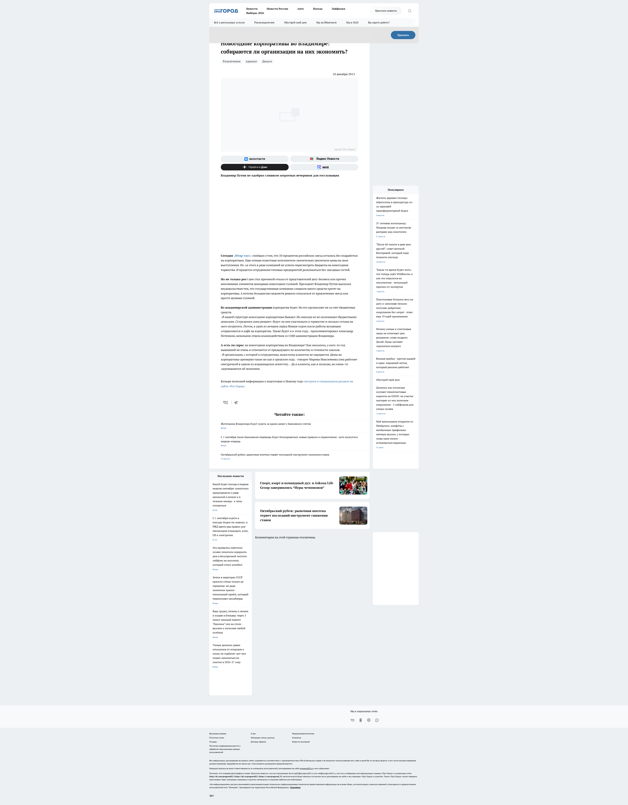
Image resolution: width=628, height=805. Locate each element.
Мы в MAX (352, 22)
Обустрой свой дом (295, 22)
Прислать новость (386, 10)
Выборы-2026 (255, 13)
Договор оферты (258, 742)
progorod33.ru (306, 768)
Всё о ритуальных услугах (229, 22)
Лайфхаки (338, 8)
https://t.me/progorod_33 (270, 776)
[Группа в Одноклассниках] (361, 720)
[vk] (226, 402)
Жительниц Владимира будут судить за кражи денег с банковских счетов (266, 425)
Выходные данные (217, 733)
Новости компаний (301, 742)
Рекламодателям (264, 22)
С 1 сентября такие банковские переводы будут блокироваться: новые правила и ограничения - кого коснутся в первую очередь (289, 441)
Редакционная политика (303, 733)
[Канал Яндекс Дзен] (255, 167)
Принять (403, 35)
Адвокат (251, 61)
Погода (318, 8)
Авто (300, 8)
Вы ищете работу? (379, 22)
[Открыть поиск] (409, 11)
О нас (253, 733)
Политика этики (216, 737)
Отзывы (213, 742)
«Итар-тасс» (243, 255)
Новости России (277, 8)
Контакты (296, 737)
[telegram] (237, 402)
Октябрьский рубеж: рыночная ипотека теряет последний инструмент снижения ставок (275, 456)
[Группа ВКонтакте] (255, 159)
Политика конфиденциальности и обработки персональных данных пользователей (224, 749)
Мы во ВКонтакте (326, 22)
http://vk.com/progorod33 (221, 776)
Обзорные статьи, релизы (262, 737)
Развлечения (232, 61)
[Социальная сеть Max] (324, 167)
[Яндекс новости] (324, 159)
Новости (252, 8)
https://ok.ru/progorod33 (246, 776)
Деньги (267, 61)
